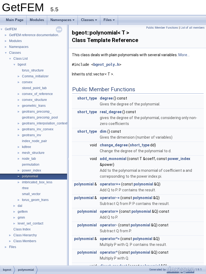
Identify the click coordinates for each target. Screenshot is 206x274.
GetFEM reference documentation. (34, 35)
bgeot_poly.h (106, 64)
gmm (21, 217)
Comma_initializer (35, 76)
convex (27, 82)
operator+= (110, 184)
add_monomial (113, 159)
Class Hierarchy (25, 235)
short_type (87, 98)
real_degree (111, 112)
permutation (30, 164)
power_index (31, 170)
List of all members (193, 27)
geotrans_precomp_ (37, 111)
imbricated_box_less (37, 182)
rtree (25, 188)
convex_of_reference (37, 94)
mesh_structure (33, 153)
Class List (20, 58)
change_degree (114, 145)
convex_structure (34, 100)
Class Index (22, 229)
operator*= (110, 239)
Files (108, 20)
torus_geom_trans (35, 200)
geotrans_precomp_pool (40, 117)
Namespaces (60, 20)
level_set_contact (30, 223)
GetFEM (11, 29)
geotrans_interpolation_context (44, 123)
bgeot (22, 64)
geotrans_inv (31, 135)
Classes (87, 20)
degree (106, 98)
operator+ (109, 211)
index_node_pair (34, 141)
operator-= (110, 198)
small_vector (31, 194)
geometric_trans (34, 106)
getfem (23, 212)
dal (20, 206)
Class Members (24, 241)
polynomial (30, 176)
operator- (108, 225)
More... (184, 55)
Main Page (14, 20)
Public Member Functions (162, 27)
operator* (108, 252)
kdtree (26, 147)
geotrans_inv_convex (37, 129)
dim (103, 131)
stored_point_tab (34, 88)
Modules (37, 20)
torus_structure (33, 70)
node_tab (29, 159)
